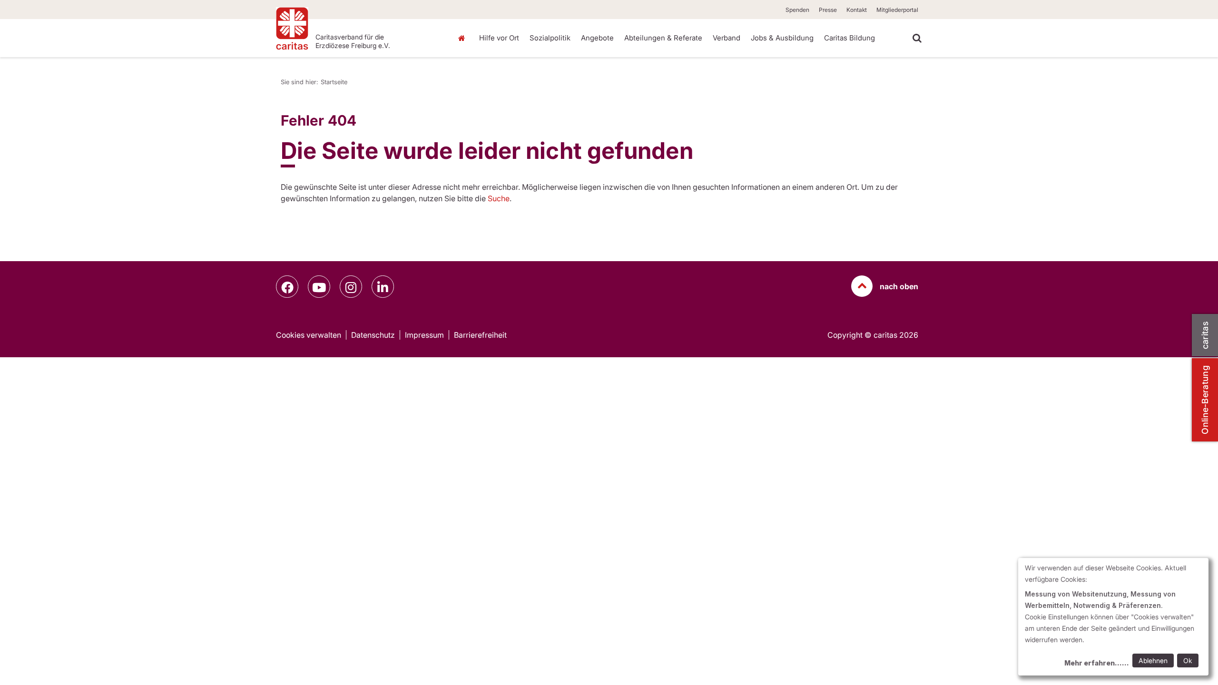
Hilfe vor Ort (499, 37)
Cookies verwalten (308, 335)
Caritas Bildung (849, 37)
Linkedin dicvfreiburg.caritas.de (383, 286)
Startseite (463, 38)
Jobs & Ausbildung (782, 37)
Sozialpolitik (550, 37)
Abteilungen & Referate (663, 37)
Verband (726, 37)
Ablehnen (1153, 660)
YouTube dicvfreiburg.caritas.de (319, 286)
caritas (1205, 335)
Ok (1187, 660)
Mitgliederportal (897, 9)
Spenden (797, 9)
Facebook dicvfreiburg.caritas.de (287, 286)
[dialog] (1113, 616)
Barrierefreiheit (480, 335)
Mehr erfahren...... (1096, 663)
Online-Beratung (1205, 399)
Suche (499, 198)
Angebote (597, 37)
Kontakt (856, 9)
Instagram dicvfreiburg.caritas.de (351, 286)
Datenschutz (373, 335)
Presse (828, 9)
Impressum (424, 335)
